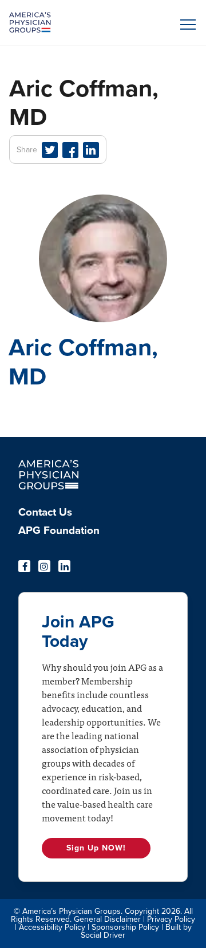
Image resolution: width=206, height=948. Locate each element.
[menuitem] (103, 516)
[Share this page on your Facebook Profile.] (70, 150)
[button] (186, 25)
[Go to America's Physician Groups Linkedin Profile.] (64, 566)
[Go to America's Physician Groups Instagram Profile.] (44, 566)
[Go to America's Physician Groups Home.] (79, 22)
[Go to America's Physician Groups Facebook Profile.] (24, 566)
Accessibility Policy (52, 927)
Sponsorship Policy (125, 927)
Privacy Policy (171, 919)
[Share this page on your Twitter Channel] (50, 150)
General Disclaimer (107, 919)
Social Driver (103, 935)
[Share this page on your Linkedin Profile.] (91, 150)
